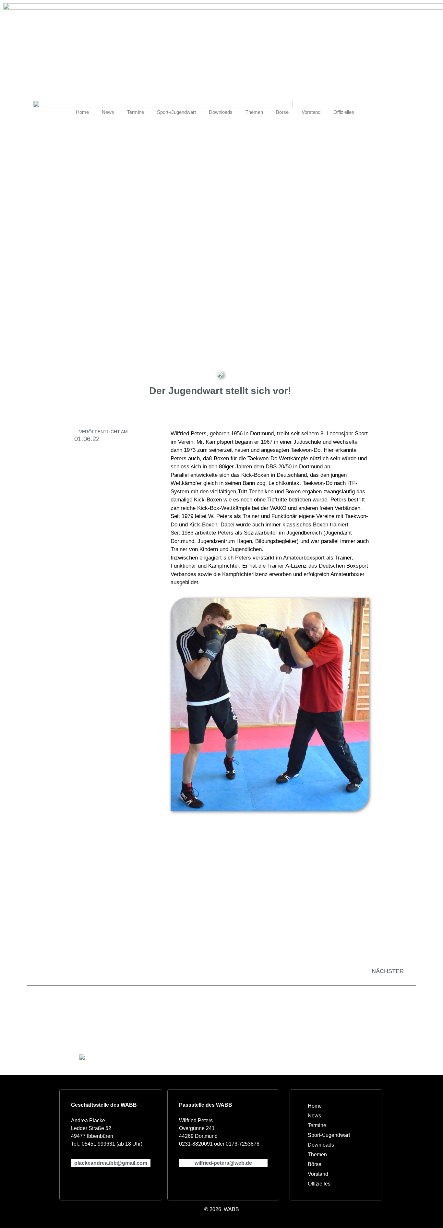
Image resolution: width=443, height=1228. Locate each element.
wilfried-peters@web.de (223, 1163)
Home (82, 112)
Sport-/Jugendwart (176, 112)
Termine (135, 112)
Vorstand (311, 112)
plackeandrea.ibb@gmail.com (110, 1163)
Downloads (221, 112)
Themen (254, 112)
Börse (282, 112)
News (108, 112)
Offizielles (343, 112)
